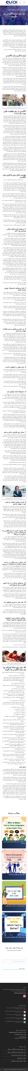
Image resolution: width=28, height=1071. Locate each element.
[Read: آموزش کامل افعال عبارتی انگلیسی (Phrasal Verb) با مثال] (24, 1022)
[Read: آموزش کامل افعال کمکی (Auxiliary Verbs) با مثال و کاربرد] (24, 1019)
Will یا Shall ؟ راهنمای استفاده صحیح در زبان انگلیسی (14, 1014)
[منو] (20, 2)
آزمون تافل (19, 1058)
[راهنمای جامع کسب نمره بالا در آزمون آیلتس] (14, 893)
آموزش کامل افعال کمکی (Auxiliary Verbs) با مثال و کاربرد (14, 1018)
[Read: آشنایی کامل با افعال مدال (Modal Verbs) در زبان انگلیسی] (24, 1012)
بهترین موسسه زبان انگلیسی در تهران (15, 1049)
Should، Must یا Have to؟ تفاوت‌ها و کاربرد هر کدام (15, 1007)
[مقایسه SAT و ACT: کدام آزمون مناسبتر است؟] (14, 924)
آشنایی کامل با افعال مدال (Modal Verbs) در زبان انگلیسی (14, 1011)
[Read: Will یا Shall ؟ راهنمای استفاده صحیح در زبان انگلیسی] (24, 1015)
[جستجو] (24, 2)
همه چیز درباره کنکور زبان (16, 1055)
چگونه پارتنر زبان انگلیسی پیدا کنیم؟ (17, 874)
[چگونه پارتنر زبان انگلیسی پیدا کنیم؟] (14, 861)
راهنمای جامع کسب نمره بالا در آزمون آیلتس (15, 906)
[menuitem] (24, 2)
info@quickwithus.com (13, 1032)
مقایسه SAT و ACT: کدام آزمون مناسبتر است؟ (14, 937)
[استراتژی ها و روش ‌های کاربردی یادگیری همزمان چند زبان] (14, 829)
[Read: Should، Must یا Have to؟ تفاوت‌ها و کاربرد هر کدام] (24, 1008)
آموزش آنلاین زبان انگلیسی (16, 1061)
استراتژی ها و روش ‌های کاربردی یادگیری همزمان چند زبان (14, 842)
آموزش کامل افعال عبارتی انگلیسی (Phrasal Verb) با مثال (14, 1021)
